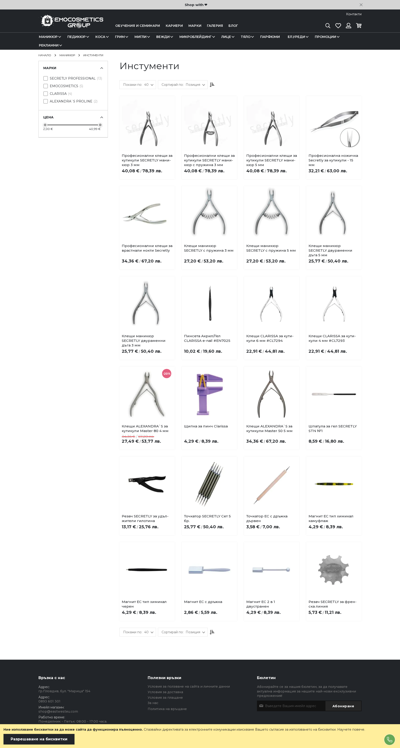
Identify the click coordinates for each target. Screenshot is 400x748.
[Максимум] (100, 125)
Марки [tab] (49, 68)
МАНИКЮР (67, 55)
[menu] (200, 41)
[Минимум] (45, 125)
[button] (153, 156)
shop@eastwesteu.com (58, 711)
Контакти (354, 14)
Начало (45, 55)
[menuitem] (49, 37)
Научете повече (350, 729)
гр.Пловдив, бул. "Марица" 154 (64, 691)
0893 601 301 (49, 701)
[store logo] (70, 25)
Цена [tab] (48, 117)
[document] (200, 736)
